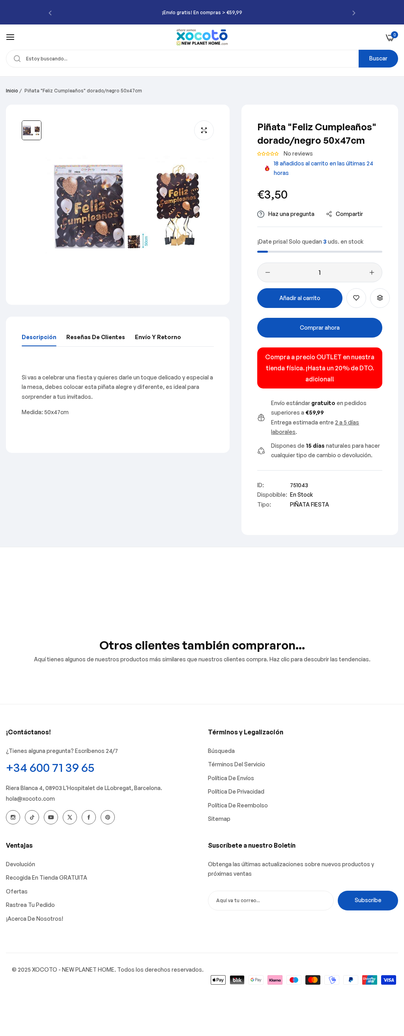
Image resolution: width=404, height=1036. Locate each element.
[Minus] (268, 272)
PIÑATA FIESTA (309, 504)
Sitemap (219, 818)
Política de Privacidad (236, 791)
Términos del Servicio (236, 764)
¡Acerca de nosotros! (34, 918)
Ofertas (17, 891)
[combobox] (202, 59)
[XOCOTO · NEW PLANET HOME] (202, 37)
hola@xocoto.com (30, 798)
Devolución (20, 864)
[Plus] (372, 272)
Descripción (39, 337)
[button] (50, 12)
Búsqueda (221, 750)
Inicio (12, 91)
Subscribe (368, 900)
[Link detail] (13, 817)
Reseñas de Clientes (95, 337)
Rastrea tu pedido (30, 904)
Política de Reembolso (238, 805)
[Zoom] (204, 130)
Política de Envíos (231, 778)
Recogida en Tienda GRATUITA (46, 877)
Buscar (378, 58)
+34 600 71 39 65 (50, 767)
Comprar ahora (320, 327)
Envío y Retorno (158, 337)
